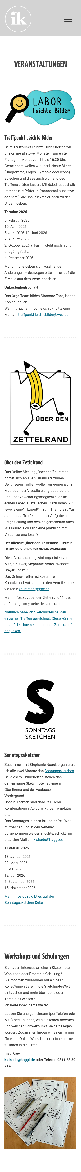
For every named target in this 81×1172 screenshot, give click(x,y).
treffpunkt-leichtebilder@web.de (43, 315)
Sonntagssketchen (59, 771)
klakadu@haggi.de (48, 840)
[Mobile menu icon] (68, 21)
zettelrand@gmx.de (34, 589)
